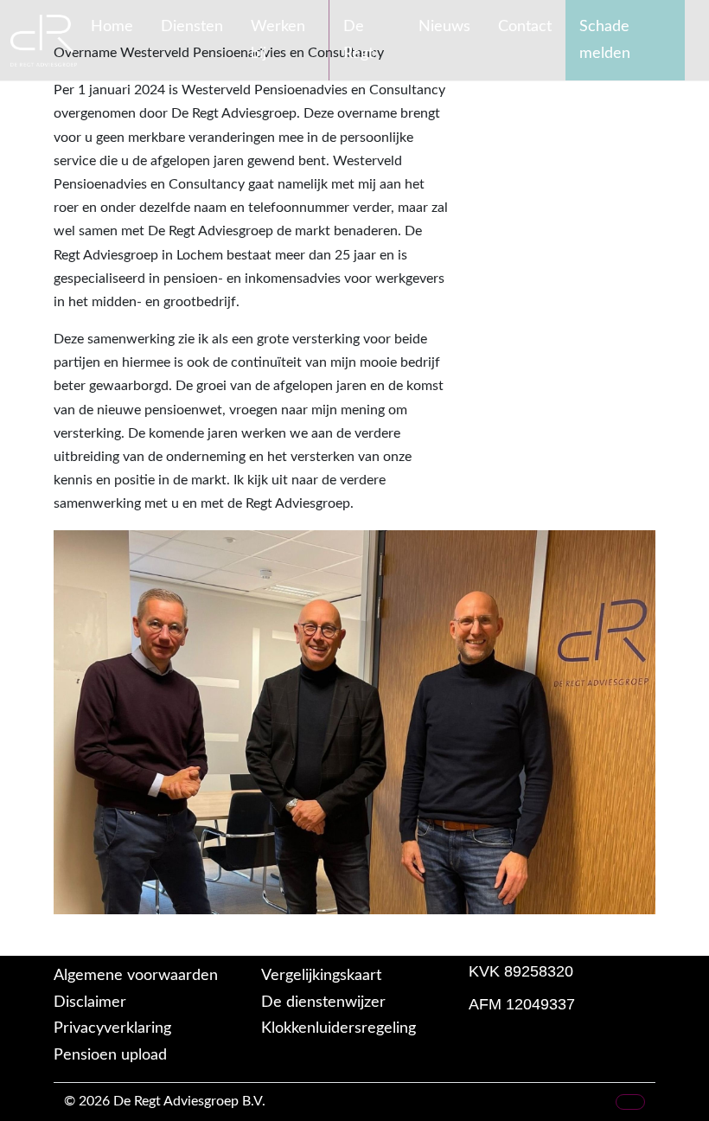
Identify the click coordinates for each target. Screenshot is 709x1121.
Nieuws (444, 27)
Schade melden (604, 40)
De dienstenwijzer (323, 1002)
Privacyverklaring (112, 1028)
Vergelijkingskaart (321, 975)
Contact (525, 27)
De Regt (358, 40)
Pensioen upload (110, 1055)
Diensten (192, 27)
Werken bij (278, 40)
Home (112, 27)
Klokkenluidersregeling (338, 1028)
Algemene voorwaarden (136, 975)
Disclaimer (90, 1002)
